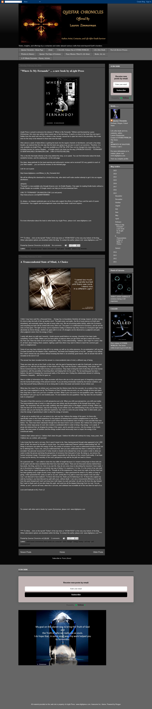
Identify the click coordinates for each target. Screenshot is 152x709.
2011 (115, 262)
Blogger (118, 704)
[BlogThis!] (72, 245)
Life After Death (99, 50)
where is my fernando (79, 248)
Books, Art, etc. (100, 54)
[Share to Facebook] (77, 245)
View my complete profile (119, 159)
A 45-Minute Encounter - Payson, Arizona (35, 58)
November (119, 199)
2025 (115, 170)
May (117, 215)
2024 (115, 173)
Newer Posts (25, 552)
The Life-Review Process (118, 50)
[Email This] (70, 245)
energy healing (78, 541)
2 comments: (56, 538)
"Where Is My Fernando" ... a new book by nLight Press (52, 71)
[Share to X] (74, 245)
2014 (115, 252)
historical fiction (36, 248)
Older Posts (98, 552)
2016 (115, 190)
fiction (28, 248)
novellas (68, 248)
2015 (115, 193)
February (118, 222)
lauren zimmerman (49, 248)
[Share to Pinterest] (79, 245)
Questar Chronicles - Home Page (32, 50)
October (118, 202)
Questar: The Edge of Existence (50, 54)
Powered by (115, 98)
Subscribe (121, 90)
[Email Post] (65, 245)
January (118, 248)
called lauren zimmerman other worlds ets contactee (44, 541)
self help (87, 541)
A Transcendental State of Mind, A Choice (44, 262)
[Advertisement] (95, 684)
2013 (115, 255)
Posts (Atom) (66, 558)
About (50, 50)
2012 (115, 258)
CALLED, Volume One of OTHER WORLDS (73, 50)
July (117, 209)
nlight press (60, 248)
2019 (115, 180)
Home (62, 552)
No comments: (57, 245)
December (119, 196)
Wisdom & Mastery (27, 54)
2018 (115, 183)
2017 (115, 186)
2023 (115, 177)
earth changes (67, 541)
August (118, 205)
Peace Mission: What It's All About (78, 54)
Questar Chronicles (120, 121)
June (117, 212)
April (117, 218)
